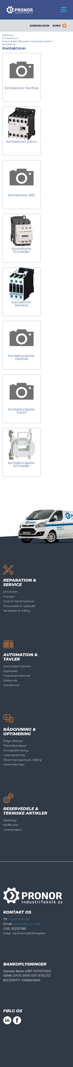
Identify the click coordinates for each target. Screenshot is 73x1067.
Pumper (9, 596)
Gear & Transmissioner (18, 601)
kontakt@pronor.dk (26, 923)
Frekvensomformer (16, 675)
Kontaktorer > (10, 44)
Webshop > (8, 35)
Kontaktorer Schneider (22, 250)
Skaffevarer (11, 824)
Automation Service (17, 666)
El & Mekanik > (10, 38)
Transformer (11, 685)
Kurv (59, 25)
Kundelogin (39, 25)
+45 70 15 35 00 (18, 919)
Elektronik (10, 680)
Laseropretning (14, 755)
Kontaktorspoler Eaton (21, 411)
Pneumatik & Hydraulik (19, 606)
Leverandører (12, 829)
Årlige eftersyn (13, 740)
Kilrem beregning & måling (22, 759)
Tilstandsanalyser (14, 745)
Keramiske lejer (14, 764)
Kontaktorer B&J (21, 195)
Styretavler (10, 671)
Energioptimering (15, 750)
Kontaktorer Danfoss (21, 88)
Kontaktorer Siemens (22, 304)
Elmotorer (10, 591)
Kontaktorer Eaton (21, 142)
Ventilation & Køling (16, 610)
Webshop (10, 820)
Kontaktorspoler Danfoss (21, 357)
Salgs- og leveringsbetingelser (24, 933)
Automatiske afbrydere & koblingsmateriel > (28, 41)
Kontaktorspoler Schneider (21, 464)
